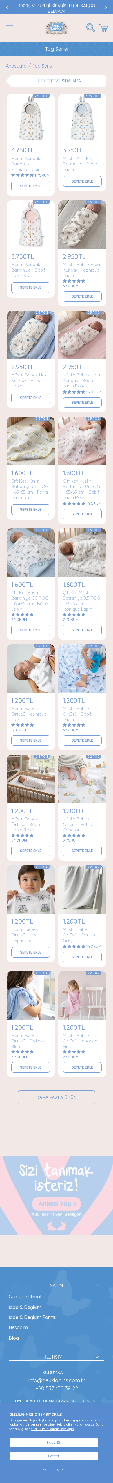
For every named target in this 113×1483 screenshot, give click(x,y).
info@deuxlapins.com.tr (56, 1380)
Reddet (53, 1456)
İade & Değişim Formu (33, 1317)
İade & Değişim (25, 1307)
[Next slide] (105, 7)
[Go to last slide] (7, 7)
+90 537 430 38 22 (56, 1388)
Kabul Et (53, 1442)
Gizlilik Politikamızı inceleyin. (52, 1429)
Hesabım (18, 1327)
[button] (9, 28)
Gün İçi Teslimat (25, 1297)
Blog (14, 1338)
